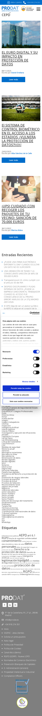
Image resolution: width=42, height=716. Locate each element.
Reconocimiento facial (11, 484)
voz (3, 518)
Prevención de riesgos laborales (15, 477)
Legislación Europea (10, 436)
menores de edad (25, 563)
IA (10, 556)
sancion (37, 572)
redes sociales (28, 569)
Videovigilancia (8, 515)
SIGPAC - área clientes (14, 633)
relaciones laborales (10, 490)
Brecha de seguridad (16, 538)
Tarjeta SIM (7, 506)
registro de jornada (10, 486)
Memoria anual (8, 449)
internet (12, 558)
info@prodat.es (12, 619)
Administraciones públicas (10, 536)
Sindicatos (6, 504)
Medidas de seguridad (11, 447)
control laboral (26, 541)
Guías (4, 413)
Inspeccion (6, 425)
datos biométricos (8, 544)
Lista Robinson (8, 443)
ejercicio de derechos (20, 554)
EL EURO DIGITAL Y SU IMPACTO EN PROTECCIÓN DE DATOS (20, 58)
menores (5, 450)
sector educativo (8, 492)
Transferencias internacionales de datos (19, 511)
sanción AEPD (6, 574)
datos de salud (19, 544)
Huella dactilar (8, 418)
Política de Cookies (12, 648)
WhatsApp (6, 522)
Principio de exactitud (11, 479)
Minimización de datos (11, 458)
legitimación (9, 560)
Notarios (5, 465)
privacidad (10, 566)
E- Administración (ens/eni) (16, 668)
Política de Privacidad (13, 644)
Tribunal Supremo (9, 513)
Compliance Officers (13, 676)
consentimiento (11, 541)
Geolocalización (8, 409)
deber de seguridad (23, 547)
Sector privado (8, 495)
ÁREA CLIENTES (16, 2)
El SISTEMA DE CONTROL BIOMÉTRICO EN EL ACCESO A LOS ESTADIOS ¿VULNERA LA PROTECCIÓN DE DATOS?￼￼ (21, 135)
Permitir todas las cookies (21, 388)
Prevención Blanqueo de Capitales (19, 664)
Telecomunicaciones (10, 509)
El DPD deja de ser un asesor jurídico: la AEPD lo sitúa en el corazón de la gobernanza (21, 308)
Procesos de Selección (11, 483)
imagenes (19, 556)
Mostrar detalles (28, 381)
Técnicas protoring (10, 508)
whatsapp (37, 574)
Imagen (5, 420)
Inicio (6, 629)
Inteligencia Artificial (10, 427)
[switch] (36, 358)
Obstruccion (7, 467)
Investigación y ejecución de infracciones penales (19, 434)
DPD (11, 554)
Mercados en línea (9, 454)
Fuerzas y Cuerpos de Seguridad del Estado (20, 408)
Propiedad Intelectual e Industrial (19, 672)
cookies (34, 541)
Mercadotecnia (8, 456)
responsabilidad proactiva (15, 572)
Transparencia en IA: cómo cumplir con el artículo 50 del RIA (22, 281)
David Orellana (17, 72)
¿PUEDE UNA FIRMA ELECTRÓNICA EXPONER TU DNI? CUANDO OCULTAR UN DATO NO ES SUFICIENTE (21, 264)
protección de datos (18, 566)
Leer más (13, 79)
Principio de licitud (9, 481)
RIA (33, 572)
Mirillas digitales (8, 459)
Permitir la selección (21, 395)
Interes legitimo (8, 429)
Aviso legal (8, 640)
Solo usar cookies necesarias (21, 401)
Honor (4, 416)
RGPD (27, 571)
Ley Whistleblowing (10, 440)
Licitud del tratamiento (11, 442)
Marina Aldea (17, 230)
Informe (5, 424)
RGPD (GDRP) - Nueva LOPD (17, 656)
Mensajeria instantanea (12, 452)
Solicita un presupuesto (15, 636)
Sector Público (8, 499)
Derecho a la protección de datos (15, 550)
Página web (6, 468)
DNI (8, 554)
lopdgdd (23, 560)
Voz (3, 520)
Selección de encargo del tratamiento (17, 501)
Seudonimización (9, 502)
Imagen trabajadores (10, 422)
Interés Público (8, 431)
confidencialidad (31, 538)
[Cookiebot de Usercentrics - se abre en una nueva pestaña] (29, 313)
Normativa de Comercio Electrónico (20, 660)
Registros (6, 488)
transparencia (15, 574)
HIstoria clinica (8, 415)
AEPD (23, 535)
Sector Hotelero (8, 493)
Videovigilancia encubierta (13, 517)
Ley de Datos (7, 438)
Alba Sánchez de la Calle (21, 153)
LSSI (3, 445)
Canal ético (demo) (12, 652)
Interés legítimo (20, 558)
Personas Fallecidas (10, 470)
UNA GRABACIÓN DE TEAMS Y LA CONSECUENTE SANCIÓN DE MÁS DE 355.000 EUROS (21, 273)
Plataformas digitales (10, 472)
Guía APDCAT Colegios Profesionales (17, 411)
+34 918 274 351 (33, 2)
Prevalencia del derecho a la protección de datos (19, 475)
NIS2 (4, 463)
